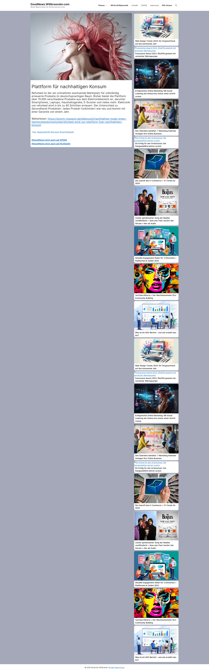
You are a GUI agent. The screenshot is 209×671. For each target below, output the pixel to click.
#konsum (55, 132)
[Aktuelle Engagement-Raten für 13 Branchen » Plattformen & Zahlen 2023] (156, 255)
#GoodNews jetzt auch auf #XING (49, 140)
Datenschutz (119, 667)
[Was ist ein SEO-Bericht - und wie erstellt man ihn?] (156, 330)
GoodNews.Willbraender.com (49, 4)
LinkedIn (134, 5)
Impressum (154, 5)
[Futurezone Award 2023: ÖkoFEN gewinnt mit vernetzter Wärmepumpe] (156, 51)
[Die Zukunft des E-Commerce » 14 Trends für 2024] (156, 178)
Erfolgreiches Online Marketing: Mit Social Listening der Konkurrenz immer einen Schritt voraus (155, 93)
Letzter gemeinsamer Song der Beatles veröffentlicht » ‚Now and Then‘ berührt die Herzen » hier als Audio (154, 221)
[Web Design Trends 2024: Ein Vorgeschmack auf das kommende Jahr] (156, 38)
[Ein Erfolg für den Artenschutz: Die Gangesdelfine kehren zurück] (156, 141)
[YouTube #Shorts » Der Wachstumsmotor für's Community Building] (156, 292)
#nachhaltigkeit (67, 132)
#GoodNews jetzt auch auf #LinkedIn (51, 143)
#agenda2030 (43, 132)
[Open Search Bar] (176, 5)
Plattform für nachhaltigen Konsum (69, 86)
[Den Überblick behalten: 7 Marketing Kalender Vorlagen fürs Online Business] (156, 128)
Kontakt (111, 667)
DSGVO (144, 5)
